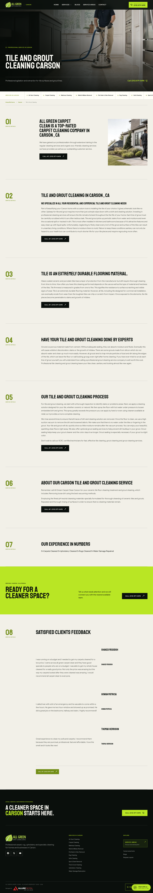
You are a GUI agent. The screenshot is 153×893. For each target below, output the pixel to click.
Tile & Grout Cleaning (75, 865)
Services (65, 5)
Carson (20, 102)
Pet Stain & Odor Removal (104, 95)
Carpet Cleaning (49, 95)
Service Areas (89, 5)
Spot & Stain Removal (75, 861)
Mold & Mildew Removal (84, 95)
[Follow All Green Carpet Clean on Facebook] (8, 853)
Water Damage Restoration (77, 871)
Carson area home (129, 851)
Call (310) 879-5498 (136, 81)
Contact (102, 5)
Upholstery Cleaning (75, 868)
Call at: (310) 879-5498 (52, 156)
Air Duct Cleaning (33, 95)
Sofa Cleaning (136, 95)
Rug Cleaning (122, 95)
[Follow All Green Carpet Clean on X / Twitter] (14, 853)
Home (56, 5)
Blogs (77, 5)
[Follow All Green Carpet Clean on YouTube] (20, 853)
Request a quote (128, 857)
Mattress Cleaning (65, 95)
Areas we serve (10, 102)
